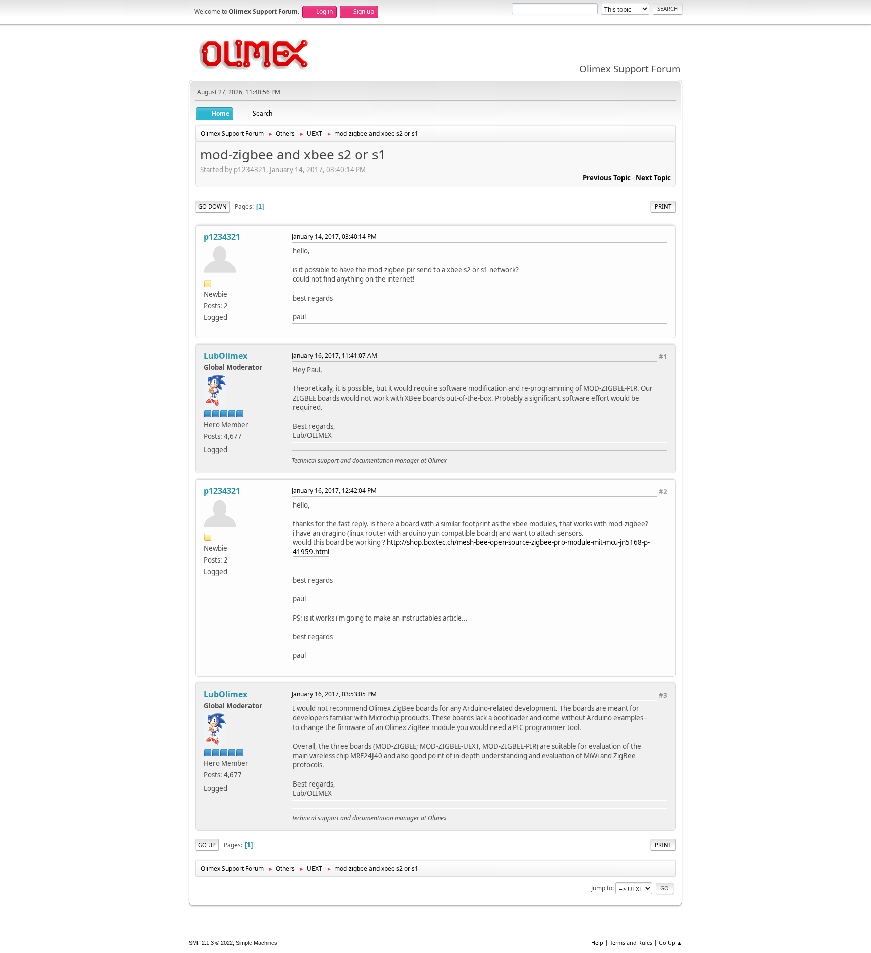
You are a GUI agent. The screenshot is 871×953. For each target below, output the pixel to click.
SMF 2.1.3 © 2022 (211, 943)
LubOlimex (225, 355)
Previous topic (607, 177)
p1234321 (222, 236)
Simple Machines (256, 943)
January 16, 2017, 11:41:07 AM (334, 355)
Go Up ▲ (670, 942)
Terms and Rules (631, 942)
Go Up (207, 845)
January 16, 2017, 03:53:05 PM (334, 694)
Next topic (653, 177)
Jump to (601, 888)
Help (597, 942)
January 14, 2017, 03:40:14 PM (334, 236)
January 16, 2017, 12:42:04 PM (334, 490)
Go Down (212, 206)
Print (663, 206)
